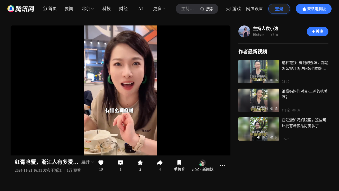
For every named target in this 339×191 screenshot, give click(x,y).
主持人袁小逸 (265, 28)
